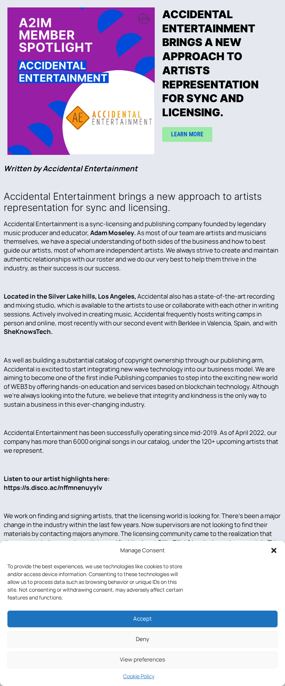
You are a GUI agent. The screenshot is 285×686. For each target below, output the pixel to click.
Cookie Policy (138, 676)
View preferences (142, 659)
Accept (142, 618)
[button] (274, 550)
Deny (142, 639)
